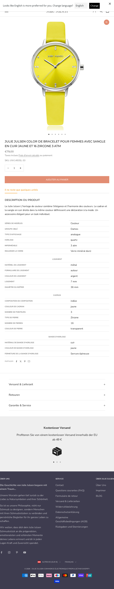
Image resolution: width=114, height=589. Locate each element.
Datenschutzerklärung (67, 512)
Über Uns (101, 485)
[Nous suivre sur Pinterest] (16, 552)
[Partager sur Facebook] (16, 361)
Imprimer (101, 490)
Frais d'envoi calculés (29, 155)
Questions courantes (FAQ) (70, 490)
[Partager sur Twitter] (20, 361)
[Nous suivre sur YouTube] (24, 552)
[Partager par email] (29, 361)
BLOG (99, 496)
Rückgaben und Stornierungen (72, 526)
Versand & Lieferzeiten (68, 501)
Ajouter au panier (57, 179)
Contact (60, 485)
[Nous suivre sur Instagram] (9, 552)
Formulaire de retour (67, 496)
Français (69, 562)
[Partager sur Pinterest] (25, 361)
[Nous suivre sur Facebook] (1, 552)
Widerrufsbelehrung (66, 506)
